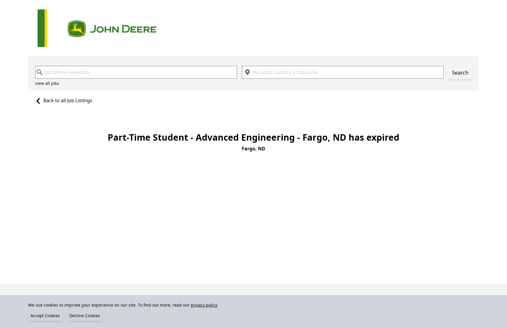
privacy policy (204, 305)
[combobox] (136, 72)
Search (460, 72)
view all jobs (47, 83)
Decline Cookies (84, 315)
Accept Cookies (45, 315)
